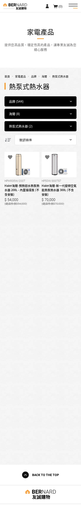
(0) (60, 6)
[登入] (47, 6)
